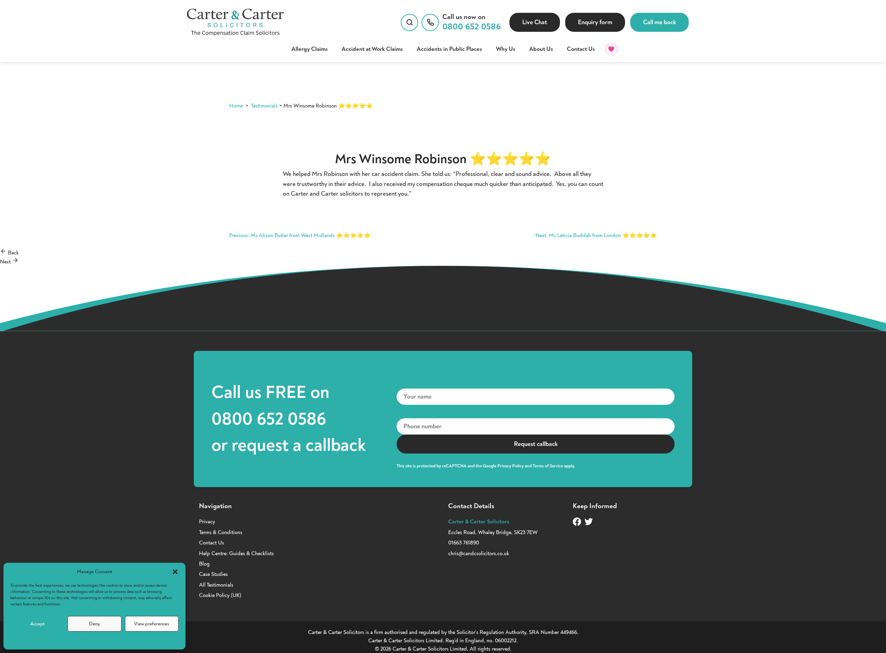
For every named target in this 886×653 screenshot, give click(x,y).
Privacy (207, 521)
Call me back (659, 22)
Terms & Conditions (220, 532)
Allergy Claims (309, 49)
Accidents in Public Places (449, 49)
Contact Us (581, 49)
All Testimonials (216, 584)
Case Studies (213, 574)
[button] (175, 571)
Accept (37, 624)
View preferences (151, 624)
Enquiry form (595, 22)
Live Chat (534, 22)
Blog (204, 563)
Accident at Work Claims (372, 49)
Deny (94, 624)
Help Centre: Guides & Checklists (236, 553)
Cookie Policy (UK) (220, 595)
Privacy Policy (510, 466)
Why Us (505, 49)
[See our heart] (611, 49)
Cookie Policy (91, 640)
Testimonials (264, 105)
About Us (541, 49)
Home (236, 105)
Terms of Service (548, 466)
